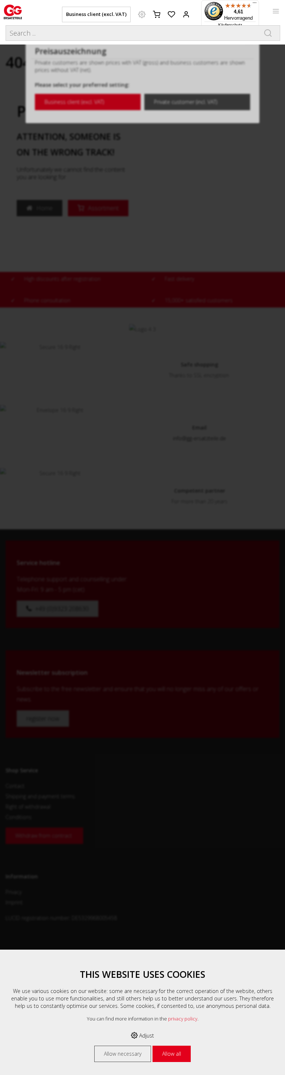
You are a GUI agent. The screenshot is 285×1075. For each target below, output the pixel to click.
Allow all (171, 1053)
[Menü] (254, 4)
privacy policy (182, 1019)
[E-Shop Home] (13, 11)
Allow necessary (122, 1053)
